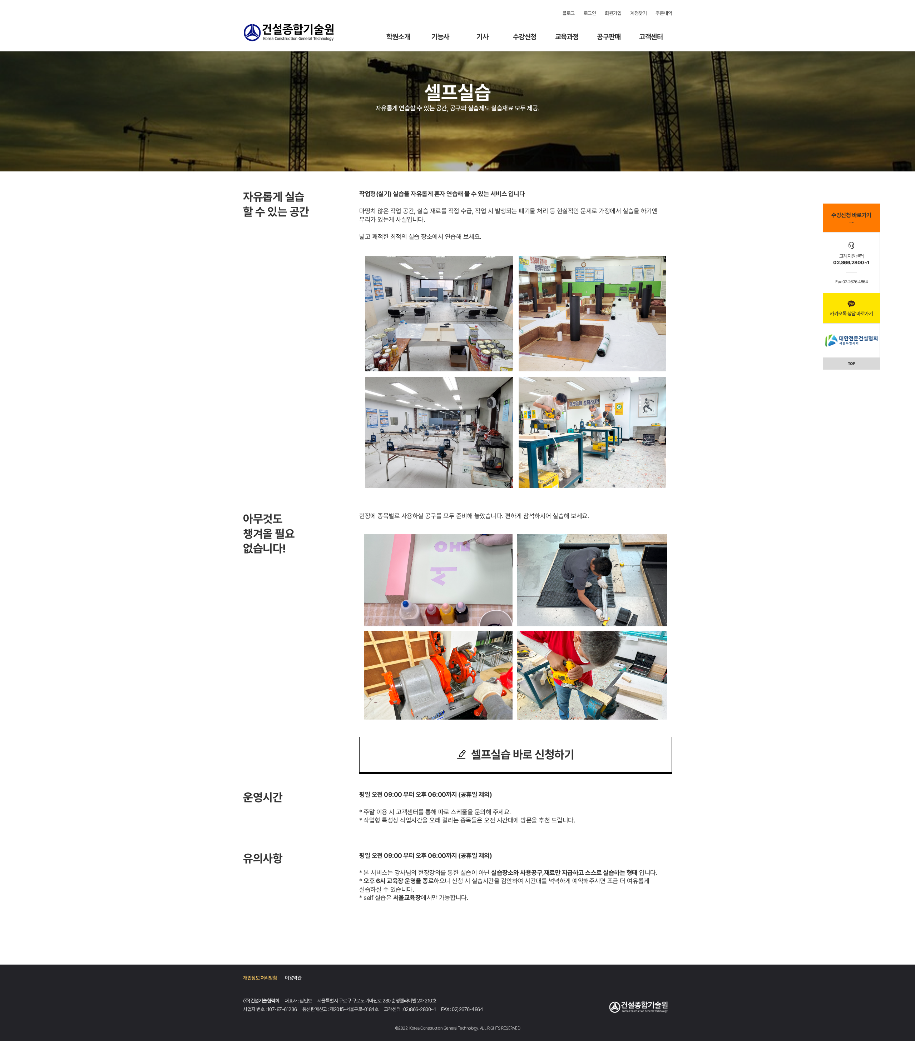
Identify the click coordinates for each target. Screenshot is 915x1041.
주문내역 (664, 13)
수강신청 (524, 37)
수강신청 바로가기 (851, 215)
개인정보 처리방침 (260, 977)
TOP (851, 363)
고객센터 (651, 37)
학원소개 (398, 37)
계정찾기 (638, 13)
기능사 (440, 37)
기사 (482, 37)
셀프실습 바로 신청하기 (522, 754)
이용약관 (293, 977)
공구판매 (608, 37)
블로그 (568, 13)
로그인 (590, 13)
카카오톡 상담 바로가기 (851, 313)
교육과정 (567, 37)
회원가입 (613, 13)
